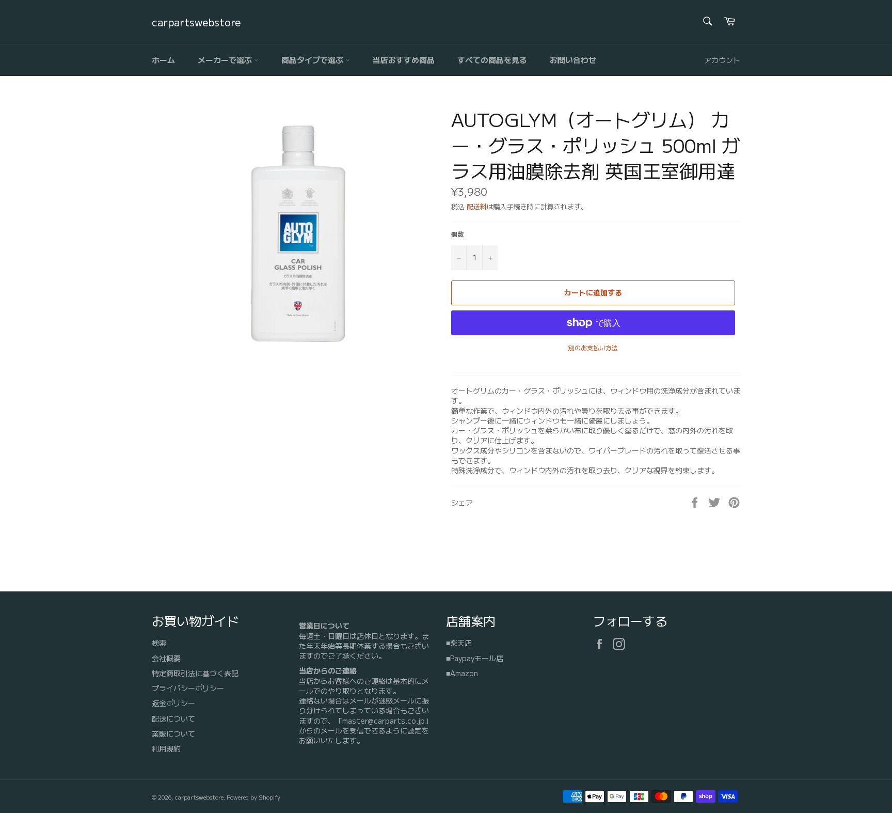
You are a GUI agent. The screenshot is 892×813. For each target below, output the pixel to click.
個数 (457, 234)
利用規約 (166, 748)
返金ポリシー (173, 703)
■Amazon (462, 673)
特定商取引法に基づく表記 (195, 673)
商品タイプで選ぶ (313, 59)
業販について (173, 733)
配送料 (477, 206)
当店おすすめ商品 (404, 59)
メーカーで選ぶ (226, 59)
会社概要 (166, 658)
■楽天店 (459, 642)
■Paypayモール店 (474, 658)
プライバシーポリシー (188, 688)
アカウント (722, 60)
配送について (173, 718)
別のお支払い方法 (593, 347)
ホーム (163, 59)
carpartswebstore (196, 22)
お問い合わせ (573, 59)
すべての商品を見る (492, 59)
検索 (159, 642)
